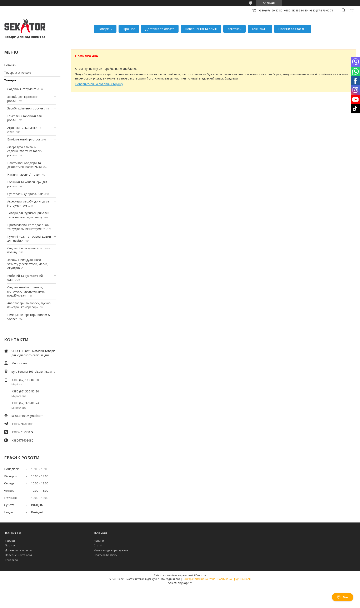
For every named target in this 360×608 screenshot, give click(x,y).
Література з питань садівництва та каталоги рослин (24, 151)
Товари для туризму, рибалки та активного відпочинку (28, 215)
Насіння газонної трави (23, 174)
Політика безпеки (106, 555)
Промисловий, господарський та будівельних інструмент (28, 227)
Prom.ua (200, 575)
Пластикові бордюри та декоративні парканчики (24, 165)
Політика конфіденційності (234, 579)
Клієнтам (258, 29)
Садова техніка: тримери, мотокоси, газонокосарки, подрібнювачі (26, 291)
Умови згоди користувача (111, 550)
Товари (103, 29)
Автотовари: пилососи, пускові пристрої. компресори (29, 305)
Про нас (129, 29)
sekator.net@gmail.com (27, 416)
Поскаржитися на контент (199, 579)
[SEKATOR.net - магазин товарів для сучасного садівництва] (25, 27)
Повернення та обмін (201, 29)
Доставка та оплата (159, 29)
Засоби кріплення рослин (25, 108)
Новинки (10, 65)
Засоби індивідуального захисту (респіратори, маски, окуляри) (27, 264)
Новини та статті (291, 29)
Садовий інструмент (21, 89)
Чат (345, 597)
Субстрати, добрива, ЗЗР (25, 194)
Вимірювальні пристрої (23, 139)
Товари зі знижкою (17, 72)
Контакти (234, 29)
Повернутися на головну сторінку (99, 84)
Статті (98, 545)
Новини (99, 540)
